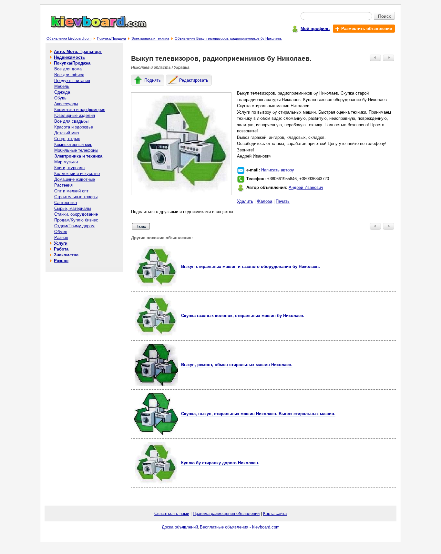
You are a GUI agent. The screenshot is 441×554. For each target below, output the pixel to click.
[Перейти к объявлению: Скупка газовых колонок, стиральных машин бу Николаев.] (156, 335)
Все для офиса (69, 74)
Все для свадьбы (71, 121)
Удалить (245, 201)
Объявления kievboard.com (68, 38)
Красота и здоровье (73, 127)
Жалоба (264, 201)
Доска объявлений (180, 527)
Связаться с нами (171, 513)
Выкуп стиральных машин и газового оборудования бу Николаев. (250, 266)
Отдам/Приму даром (74, 225)
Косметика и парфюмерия (79, 109)
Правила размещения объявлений (226, 513)
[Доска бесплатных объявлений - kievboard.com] (95, 27)
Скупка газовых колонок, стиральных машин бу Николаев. (242, 315)
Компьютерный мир (73, 144)
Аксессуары (66, 103)
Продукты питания (72, 80)
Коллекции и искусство (77, 173)
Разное (61, 237)
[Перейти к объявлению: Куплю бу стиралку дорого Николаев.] (156, 482)
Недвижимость (69, 57)
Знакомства (66, 254)
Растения (63, 185)
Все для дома (68, 69)
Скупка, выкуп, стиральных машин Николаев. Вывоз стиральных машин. (258, 413)
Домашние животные (74, 179)
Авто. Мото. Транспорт (78, 51)
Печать (283, 201)
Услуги (60, 243)
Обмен (60, 231)
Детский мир (66, 132)
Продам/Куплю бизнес (76, 220)
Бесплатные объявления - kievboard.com (240, 527)
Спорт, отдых (67, 138)
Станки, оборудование (76, 214)
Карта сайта (275, 513)
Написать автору (277, 170)
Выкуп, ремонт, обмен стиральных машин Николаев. (236, 364)
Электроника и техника (150, 38)
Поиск (384, 16)
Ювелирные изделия (74, 115)
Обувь (60, 98)
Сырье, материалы (72, 208)
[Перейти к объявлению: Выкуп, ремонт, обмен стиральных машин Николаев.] (156, 384)
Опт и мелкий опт (71, 191)
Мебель (61, 86)
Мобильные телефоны (76, 150)
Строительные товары (75, 196)
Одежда (62, 92)
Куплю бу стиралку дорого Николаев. (220, 462)
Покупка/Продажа (111, 38)
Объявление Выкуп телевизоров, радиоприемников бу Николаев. (228, 38)
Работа (61, 249)
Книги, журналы (69, 167)
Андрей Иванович (306, 187)
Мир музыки (66, 161)
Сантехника (65, 202)
